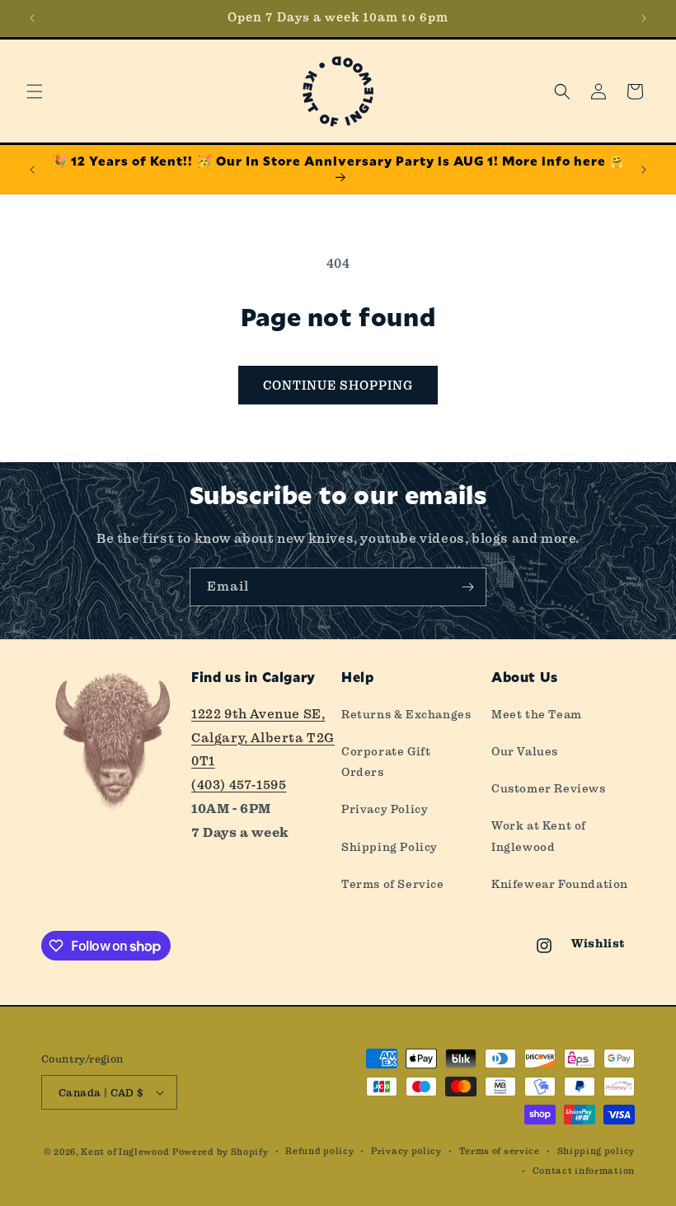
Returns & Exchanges (406, 714)
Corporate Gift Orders (385, 761)
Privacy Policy (384, 809)
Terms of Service (392, 883)
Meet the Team (536, 714)
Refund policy (319, 1151)
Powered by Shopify (220, 1152)
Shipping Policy (389, 846)
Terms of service (499, 1151)
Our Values (524, 751)
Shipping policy (596, 1151)
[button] (34, 91)
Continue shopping (338, 385)
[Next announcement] (644, 18)
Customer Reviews (548, 788)
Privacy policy (406, 1151)
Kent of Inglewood (125, 1152)
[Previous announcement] (32, 18)
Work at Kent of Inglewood (538, 836)
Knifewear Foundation (559, 883)
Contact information (584, 1171)
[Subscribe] (467, 587)
